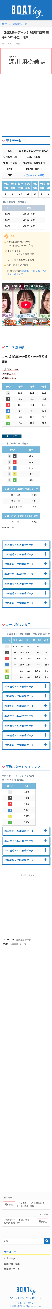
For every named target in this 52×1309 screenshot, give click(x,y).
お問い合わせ (36, 1298)
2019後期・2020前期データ (18, 583)
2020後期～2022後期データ (18, 574)
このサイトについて (18, 1298)
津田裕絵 (35, 271)
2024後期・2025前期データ (18, 544)
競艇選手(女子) (19, 944)
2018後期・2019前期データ (18, 593)
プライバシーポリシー (25, 1303)
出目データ (9, 1258)
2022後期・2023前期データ (18, 564)
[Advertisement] (26, 103)
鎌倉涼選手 (19, 274)
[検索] (47, 1241)
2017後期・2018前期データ (18, 603)
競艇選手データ (23, 939)
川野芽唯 (24, 271)
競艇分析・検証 (12, 1264)
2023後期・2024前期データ (18, 554)
